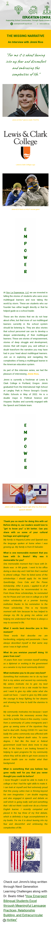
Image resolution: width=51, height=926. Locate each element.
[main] (25, 39)
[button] (3, 3)
